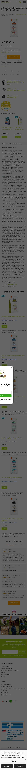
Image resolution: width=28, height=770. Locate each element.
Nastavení (13, 761)
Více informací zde (18, 757)
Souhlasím (20, 766)
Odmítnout (7, 766)
